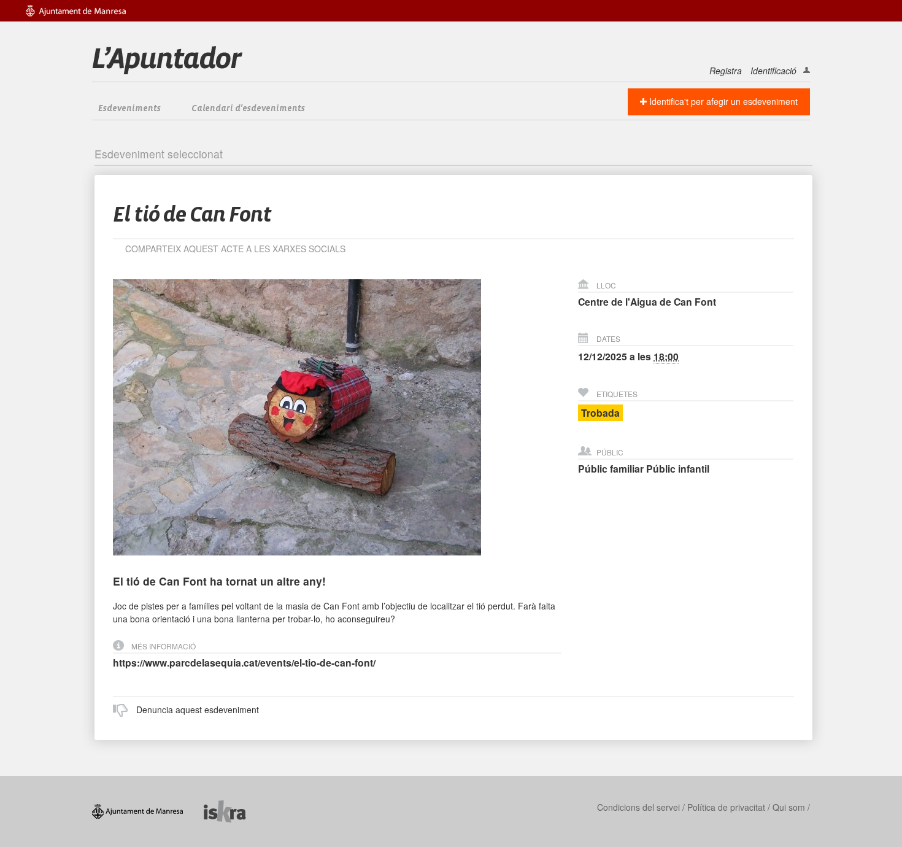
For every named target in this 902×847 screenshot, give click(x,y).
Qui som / (791, 807)
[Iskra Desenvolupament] (234, 809)
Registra (725, 70)
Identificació (773, 70)
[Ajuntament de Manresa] (148, 809)
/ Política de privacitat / (726, 807)
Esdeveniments (129, 109)
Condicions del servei (638, 807)
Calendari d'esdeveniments (248, 109)
